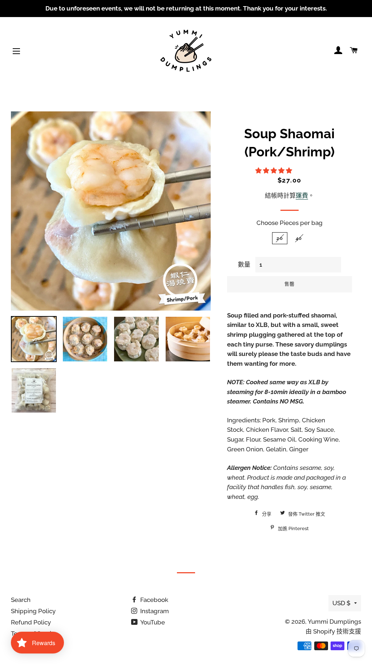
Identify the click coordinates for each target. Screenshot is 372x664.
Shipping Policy (33, 611)
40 (299, 238)
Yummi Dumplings (334, 621)
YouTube (152, 622)
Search (21, 599)
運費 (302, 195)
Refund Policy (31, 622)
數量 (244, 264)
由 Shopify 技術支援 (333, 631)
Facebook (153, 599)
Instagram (154, 611)
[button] (274, 170)
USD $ (341, 603)
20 (279, 238)
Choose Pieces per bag (289, 222)
